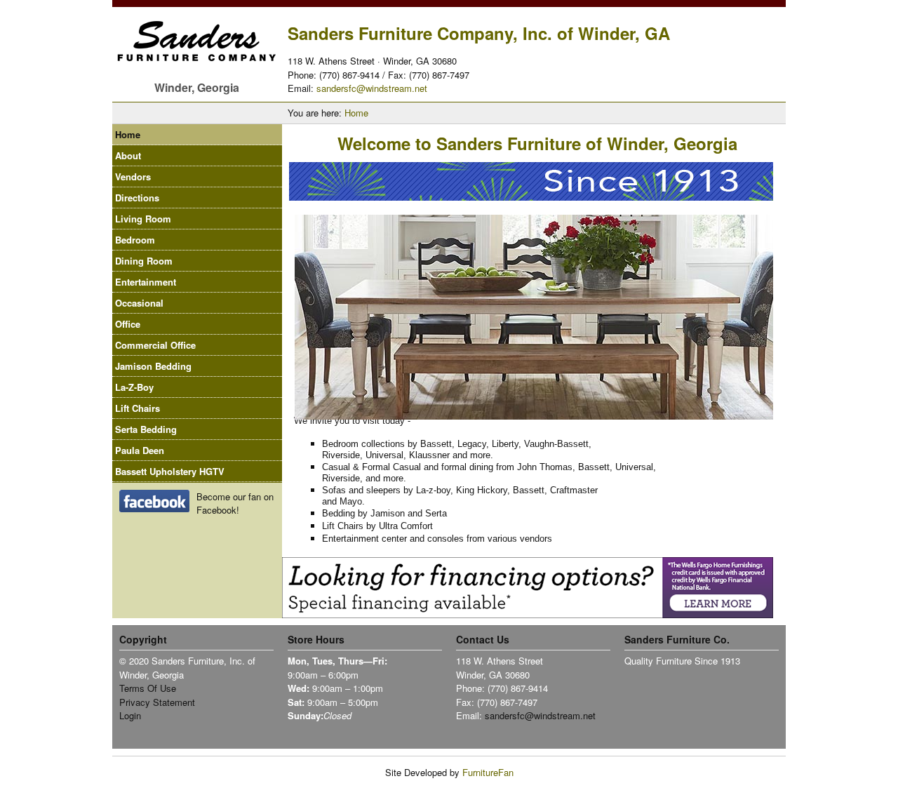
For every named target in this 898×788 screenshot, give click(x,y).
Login (130, 715)
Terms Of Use (147, 688)
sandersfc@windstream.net (371, 88)
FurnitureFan (488, 772)
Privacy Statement (157, 702)
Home (356, 112)
